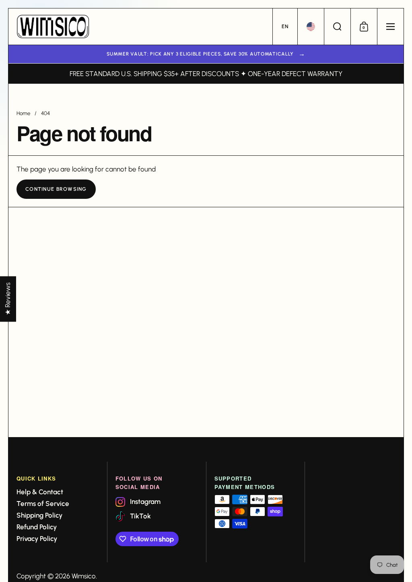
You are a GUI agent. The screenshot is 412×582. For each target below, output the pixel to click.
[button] (284, 26)
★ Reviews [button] (8, 299)
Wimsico (84, 576)
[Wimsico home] (52, 26)
